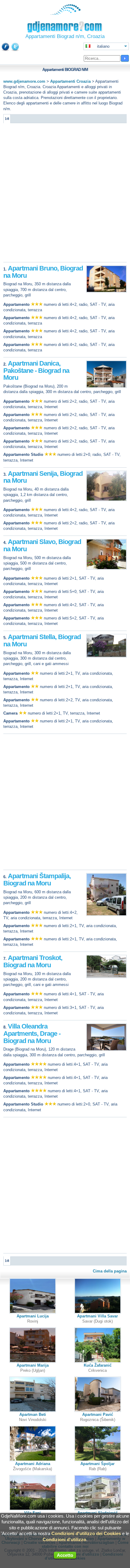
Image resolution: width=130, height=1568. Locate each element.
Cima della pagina (110, 1271)
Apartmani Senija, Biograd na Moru (43, 477)
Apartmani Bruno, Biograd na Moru (43, 271)
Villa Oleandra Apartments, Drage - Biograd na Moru (31, 1033)
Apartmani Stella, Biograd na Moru (42, 640)
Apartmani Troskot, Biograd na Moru (32, 961)
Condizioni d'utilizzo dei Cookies (86, 1533)
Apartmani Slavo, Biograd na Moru (42, 545)
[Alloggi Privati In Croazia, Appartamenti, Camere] (65, 13)
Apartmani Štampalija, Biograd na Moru (37, 879)
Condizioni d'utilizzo (64, 1539)
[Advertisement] (65, 194)
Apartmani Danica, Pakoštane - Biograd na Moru (36, 371)
